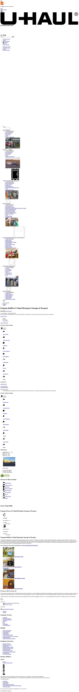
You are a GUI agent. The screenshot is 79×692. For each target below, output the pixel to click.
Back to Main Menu (9, 131)
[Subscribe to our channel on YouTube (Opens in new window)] (4, 674)
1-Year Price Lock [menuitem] (6, 39)
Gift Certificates (6, 652)
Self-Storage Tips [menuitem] (8, 216)
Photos (5, 320)
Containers (15, 180)
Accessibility (5, 624)
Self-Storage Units (6, 637)
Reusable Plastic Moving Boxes (9, 638)
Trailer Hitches (5, 362)
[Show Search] (3, 35)
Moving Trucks (5, 334)
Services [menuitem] (7, 271)
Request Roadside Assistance (8, 609)
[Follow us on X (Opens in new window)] (4, 672)
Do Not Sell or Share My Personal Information (12, 685)
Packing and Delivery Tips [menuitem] (12, 187)
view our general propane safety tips (30, 545)
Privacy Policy (6, 682)
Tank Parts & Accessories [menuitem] (10, 299)
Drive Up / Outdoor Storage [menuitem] (10, 212)
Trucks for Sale (5, 441)
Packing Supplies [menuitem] (8, 241)
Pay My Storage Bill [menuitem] (9, 213)
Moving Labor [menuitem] (6, 266)
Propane (8, 291)
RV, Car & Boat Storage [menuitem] (10, 210)
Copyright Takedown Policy (8, 684)
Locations (6, 686)
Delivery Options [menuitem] (8, 184)
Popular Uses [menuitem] (8, 185)
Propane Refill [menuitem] (8, 293)
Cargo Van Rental (6, 631)
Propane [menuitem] (4, 291)
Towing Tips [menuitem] (7, 154)
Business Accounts (6, 643)
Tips (4, 622)
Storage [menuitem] (4, 203)
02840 (4, 305)
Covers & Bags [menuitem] (8, 243)
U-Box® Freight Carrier (7, 662)
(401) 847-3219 (3, 316)
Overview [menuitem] (7, 268)
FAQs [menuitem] (6, 135)
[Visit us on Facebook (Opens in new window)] (4, 665)
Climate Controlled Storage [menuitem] (10, 209)
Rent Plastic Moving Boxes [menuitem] (10, 247)
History (4, 379)
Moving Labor (11, 266)
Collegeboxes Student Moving (9, 651)
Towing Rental (6, 633)
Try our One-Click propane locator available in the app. (11, 508)
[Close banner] (1, 1)
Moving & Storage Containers (10, 636)
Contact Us (5, 617)
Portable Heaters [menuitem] (8, 296)
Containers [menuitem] (7, 180)
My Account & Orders (7, 619)
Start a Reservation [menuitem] (9, 132)
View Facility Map (4, 322)
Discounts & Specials (7, 654)
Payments (5, 620)
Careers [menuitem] (4, 40)
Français (4, 611)
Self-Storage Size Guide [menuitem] (10, 211)
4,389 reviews (9, 311)
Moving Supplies (6, 356)
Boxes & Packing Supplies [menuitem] (8, 237)
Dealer (4, 661)
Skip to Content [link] (3, 9)
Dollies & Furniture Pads (8, 634)
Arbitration (5, 681)
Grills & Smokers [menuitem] (8, 295)
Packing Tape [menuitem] (8, 245)
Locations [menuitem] (6, 42)
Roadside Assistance (7, 618)
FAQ (4, 623)
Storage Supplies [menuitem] (8, 217)
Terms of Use (5, 683)
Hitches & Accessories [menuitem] (9, 137)
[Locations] (5, 35)
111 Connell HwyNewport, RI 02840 (4, 387)
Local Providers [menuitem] (8, 269)
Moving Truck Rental (7, 630)
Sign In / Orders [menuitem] (6, 44)
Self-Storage (5, 345)
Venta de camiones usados (8, 647)
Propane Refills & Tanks (8, 650)
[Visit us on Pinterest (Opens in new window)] (4, 669)
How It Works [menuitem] (8, 270)
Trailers (8, 130)
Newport (4, 304)
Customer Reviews (6, 625)
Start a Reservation (9, 152)
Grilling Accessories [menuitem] (9, 294)
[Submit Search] (13, 37)
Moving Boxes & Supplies (8, 648)
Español (4, 612)
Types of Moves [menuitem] (8, 272)
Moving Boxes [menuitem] (8, 240)
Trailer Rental (5, 632)
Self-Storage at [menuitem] (9, 207)
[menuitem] (42, 152)
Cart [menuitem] (5, 43)
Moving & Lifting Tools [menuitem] (10, 244)
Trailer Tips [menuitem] (7, 134)
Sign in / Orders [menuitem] (7, 46)
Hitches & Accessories (7, 644)
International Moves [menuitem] (9, 186)
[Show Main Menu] (1, 11)
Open (1, 8)
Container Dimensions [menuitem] (9, 189)
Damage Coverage (6, 649)
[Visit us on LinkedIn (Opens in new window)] (4, 671)
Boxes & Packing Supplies (19, 237)
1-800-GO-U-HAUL (7, 603)
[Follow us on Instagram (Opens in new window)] (4, 667)
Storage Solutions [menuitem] (8, 246)
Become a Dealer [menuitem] (6, 41)
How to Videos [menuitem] (8, 133)
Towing (4, 149)
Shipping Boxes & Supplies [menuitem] (10, 242)
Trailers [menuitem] (4, 130)
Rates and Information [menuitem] (9, 183)
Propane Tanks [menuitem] (8, 298)
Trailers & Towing (6, 340)
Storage (8, 203)
